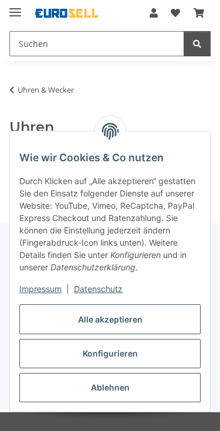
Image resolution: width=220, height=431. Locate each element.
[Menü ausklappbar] (15, 7)
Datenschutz (98, 289)
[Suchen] (197, 43)
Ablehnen (110, 387)
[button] (153, 13)
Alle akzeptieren (110, 319)
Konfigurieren (110, 353)
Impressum (40, 289)
